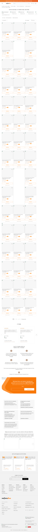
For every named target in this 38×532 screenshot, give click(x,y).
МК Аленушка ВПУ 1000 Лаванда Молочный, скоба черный (18, 215)
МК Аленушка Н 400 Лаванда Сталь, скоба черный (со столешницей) (7, 69)
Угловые (3, 487)
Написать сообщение (31, 524)
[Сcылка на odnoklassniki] (27, 510)
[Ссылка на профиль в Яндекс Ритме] (32, 510)
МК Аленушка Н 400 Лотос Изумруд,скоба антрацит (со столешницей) (29, 290)
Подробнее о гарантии (24, 418)
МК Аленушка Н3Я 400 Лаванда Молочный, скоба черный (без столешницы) (18, 142)
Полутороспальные (12, 487)
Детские (17, 488)
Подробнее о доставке (8, 418)
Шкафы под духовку (15, 17)
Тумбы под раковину (8, 17)
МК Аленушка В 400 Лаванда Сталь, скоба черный (19, 124)
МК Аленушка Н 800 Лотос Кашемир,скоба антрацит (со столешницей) (18, 290)
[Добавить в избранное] (12, 23)
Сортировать (4, 20)
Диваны (3, 484)
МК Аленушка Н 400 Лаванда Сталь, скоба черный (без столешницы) (30, 160)
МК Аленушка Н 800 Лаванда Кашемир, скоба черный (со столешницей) (29, 69)
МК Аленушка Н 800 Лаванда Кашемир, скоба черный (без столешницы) (29, 106)
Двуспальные (11, 488)
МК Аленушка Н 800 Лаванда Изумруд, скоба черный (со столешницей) (18, 32)
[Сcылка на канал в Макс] (29, 510)
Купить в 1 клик (7, 39)
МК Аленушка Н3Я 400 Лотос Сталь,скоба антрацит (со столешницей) (29, 253)
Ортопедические (4, 493)
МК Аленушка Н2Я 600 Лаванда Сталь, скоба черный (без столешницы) (29, 178)
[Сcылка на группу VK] (25, 510)
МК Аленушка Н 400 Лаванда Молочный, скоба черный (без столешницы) (29, 197)
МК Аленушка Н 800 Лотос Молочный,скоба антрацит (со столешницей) (18, 253)
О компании (15, 503)
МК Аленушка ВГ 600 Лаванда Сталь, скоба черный (30, 124)
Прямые (3, 486)
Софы (3, 489)
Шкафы (24, 484)
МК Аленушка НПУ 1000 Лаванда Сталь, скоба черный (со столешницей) (29, 32)
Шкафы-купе (25, 486)
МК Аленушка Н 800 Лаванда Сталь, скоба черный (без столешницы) (19, 160)
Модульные (32, 487)
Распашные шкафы (25, 488)
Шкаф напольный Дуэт (23, 341)
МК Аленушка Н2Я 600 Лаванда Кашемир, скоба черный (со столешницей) (18, 88)
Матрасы (17, 484)
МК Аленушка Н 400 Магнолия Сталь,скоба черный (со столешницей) (29, 308)
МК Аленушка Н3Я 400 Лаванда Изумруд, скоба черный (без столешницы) (6, 197)
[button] (36, 14)
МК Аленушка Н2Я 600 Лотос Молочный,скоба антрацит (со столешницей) (6, 308)
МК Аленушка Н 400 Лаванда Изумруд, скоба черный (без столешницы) (6, 234)
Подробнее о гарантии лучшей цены (27, 407)
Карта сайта (16, 510)
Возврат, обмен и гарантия (6, 508)
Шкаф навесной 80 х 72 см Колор (9, 341)
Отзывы (3, 513)
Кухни (31, 484)
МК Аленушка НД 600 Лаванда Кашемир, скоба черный (6, 160)
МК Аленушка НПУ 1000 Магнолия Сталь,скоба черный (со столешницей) (7, 271)
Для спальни (25, 490)
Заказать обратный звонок (29, 503)
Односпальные (11, 486)
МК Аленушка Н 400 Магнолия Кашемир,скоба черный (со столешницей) (29, 234)
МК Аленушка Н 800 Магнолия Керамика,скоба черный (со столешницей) (18, 234)
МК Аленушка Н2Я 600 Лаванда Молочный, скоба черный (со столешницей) (18, 69)
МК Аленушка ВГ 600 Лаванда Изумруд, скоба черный (29, 142)
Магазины (15, 505)
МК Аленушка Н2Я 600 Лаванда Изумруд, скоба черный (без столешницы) (6, 178)
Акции (3, 505)
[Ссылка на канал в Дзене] (31, 510)
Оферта (3, 512)
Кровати (10, 484)
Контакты (15, 508)
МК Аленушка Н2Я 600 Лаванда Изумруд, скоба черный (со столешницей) (29, 51)
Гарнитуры (31, 486)
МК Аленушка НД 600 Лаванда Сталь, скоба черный (7, 106)
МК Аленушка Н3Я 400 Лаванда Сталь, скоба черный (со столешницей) (29, 88)
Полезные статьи (4, 510)
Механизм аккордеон (3, 492)
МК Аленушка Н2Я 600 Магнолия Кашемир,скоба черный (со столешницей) (7, 290)
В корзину (7, 37)
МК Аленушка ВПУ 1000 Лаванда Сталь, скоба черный (18, 106)
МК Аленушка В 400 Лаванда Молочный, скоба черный (29, 215)
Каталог (3, 503)
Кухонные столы (32, 488)
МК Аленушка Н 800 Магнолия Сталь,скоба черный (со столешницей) (29, 271)
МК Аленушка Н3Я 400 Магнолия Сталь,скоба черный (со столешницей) (18, 271)
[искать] (29, 3)
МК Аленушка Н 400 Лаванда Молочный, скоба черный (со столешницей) (6, 51)
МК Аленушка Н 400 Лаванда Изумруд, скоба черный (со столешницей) (6, 88)
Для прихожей (25, 489)
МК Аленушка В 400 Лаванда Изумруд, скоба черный (6, 215)
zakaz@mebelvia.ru (28, 505)
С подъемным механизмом (11, 490)
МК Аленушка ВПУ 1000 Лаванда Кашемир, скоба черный (6, 124)
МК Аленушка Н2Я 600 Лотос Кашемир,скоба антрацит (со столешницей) (6, 253)
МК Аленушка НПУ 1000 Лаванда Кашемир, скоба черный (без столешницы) (6, 142)
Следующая (23, 319)
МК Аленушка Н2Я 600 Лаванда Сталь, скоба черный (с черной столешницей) (6, 32)
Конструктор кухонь (32, 490)
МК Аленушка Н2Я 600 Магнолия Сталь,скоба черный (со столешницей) (18, 308)
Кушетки (3, 488)
